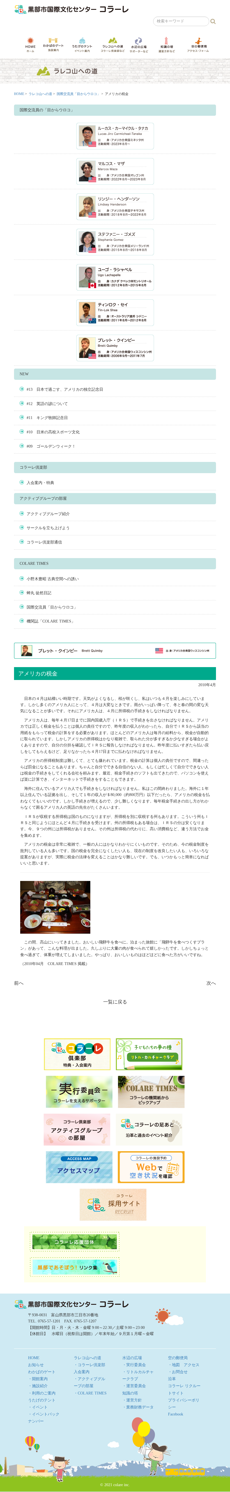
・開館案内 (38, 1379)
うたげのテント (82, 44)
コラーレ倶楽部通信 (44, 542)
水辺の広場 (138, 45)
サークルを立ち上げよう (48, 528)
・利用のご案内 (42, 1393)
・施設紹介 (38, 1386)
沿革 (172, 1379)
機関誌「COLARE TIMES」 (51, 621)
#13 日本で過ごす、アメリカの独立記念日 (65, 389)
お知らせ (36, 1365)
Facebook (175, 1414)
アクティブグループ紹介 (48, 514)
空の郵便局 (198, 44)
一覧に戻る (115, 1002)
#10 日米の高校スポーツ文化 (53, 432)
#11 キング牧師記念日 (47, 418)
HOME (30, 44)
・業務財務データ (138, 1407)
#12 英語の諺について (47, 404)
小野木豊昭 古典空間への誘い (53, 579)
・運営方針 (132, 1400)
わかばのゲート (53, 45)
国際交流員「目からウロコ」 (78, 94)
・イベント (38, 1407)
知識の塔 (166, 45)
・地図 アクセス (183, 1365)
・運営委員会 (134, 1386)
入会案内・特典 (40, 483)
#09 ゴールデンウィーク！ (51, 446)
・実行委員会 (134, 1365)
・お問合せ (178, 1372)
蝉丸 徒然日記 (39, 593)
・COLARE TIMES (90, 1393)
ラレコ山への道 (113, 44)
